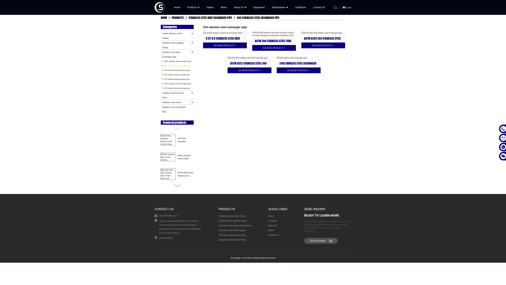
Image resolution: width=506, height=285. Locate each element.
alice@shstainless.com (168, 216)
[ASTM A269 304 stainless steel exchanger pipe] (323, 32)
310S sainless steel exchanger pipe (297, 63)
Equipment (259, 7)
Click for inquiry (318, 240)
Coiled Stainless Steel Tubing (172, 35)
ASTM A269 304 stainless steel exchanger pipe (322, 38)
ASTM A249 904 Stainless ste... (185, 174)
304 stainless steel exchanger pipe (258, 18)
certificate (300, 7)
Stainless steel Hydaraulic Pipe (174, 109)
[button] (177, 129)
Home (177, 7)
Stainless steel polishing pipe (232, 230)
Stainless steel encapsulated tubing (235, 225)
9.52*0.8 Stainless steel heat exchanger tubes (223, 38)
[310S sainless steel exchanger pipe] (299, 57)
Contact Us (319, 7)
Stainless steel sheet (171, 102)
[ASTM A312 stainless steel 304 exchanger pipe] (249, 57)
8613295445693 (166, 238)
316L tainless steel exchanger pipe (177, 74)
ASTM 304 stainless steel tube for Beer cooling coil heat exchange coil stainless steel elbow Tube (273, 41)
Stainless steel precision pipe (232, 235)
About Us (239, 7)
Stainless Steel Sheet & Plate (173, 95)
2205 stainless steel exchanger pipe (177, 61)
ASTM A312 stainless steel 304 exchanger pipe (248, 63)
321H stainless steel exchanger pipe (177, 83)
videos (210, 7)
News (224, 7)
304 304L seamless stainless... (182, 140)
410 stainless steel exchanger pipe (177, 88)
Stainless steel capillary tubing (173, 45)
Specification (278, 7)
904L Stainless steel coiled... (184, 157)
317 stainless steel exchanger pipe (177, 79)
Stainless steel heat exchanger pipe (210, 18)
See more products (225, 45)
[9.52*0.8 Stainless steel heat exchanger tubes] (225, 32)
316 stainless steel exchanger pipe (177, 70)
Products (192, 7)
